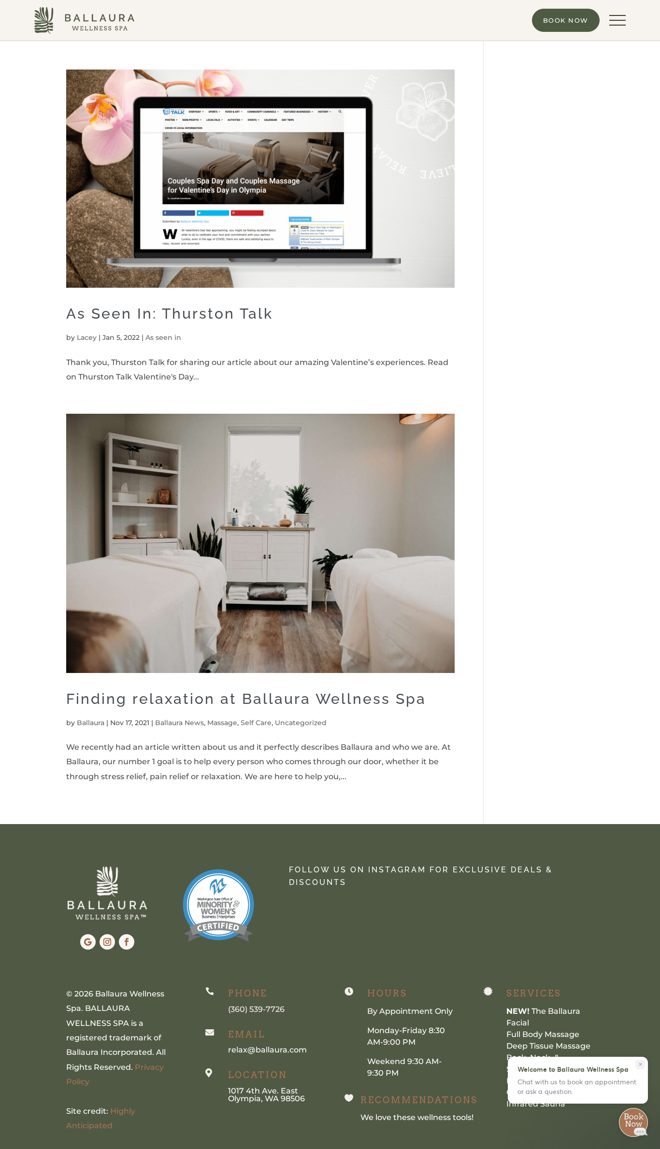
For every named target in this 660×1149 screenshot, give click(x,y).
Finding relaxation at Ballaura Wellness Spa (246, 698)
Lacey (87, 337)
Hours (387, 993)
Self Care (256, 722)
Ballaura (90, 722)
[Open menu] (617, 20)
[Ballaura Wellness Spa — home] (84, 20)
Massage (222, 722)
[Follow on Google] (88, 942)
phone (247, 993)
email (246, 1034)
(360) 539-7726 (256, 1009)
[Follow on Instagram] (107, 942)
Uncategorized (301, 722)
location (257, 1075)
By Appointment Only (410, 1011)
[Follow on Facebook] (126, 942)
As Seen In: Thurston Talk (169, 313)
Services (533, 993)
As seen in (163, 337)
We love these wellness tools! (416, 1117)
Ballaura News (179, 722)
